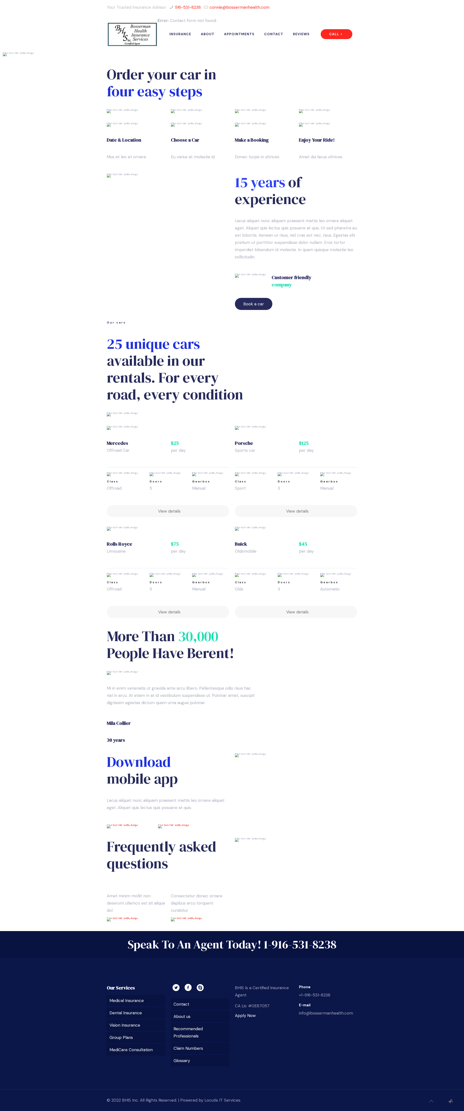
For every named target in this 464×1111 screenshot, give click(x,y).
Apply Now (245, 1015)
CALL (334, 34)
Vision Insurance (124, 1025)
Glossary (182, 1060)
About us (182, 1016)
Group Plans (121, 1037)
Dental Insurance (125, 1012)
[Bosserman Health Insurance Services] (132, 34)
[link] (129, 826)
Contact (181, 1004)
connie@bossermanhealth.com (239, 7)
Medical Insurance (126, 1000)
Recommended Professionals (188, 1032)
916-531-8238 (188, 7)
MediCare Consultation (131, 1049)
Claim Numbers (188, 1048)
